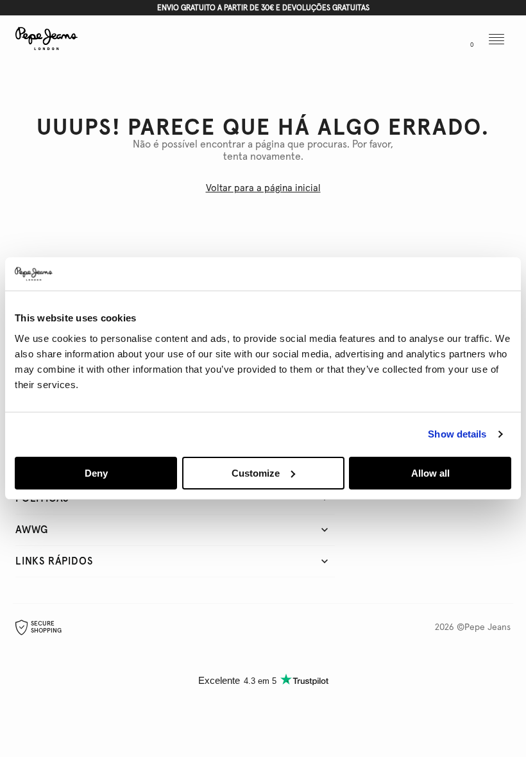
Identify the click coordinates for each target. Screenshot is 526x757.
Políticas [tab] (42, 498)
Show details (457, 434)
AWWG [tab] (31, 530)
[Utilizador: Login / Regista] (438, 40)
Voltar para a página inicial (263, 188)
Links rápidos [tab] (53, 561)
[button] (411, 40)
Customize (256, 473)
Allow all (430, 473)
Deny (96, 473)
